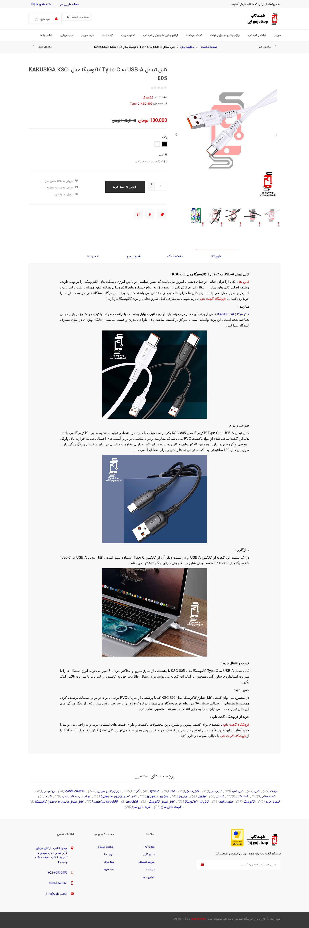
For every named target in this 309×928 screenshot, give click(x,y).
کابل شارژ (237, 791)
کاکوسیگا (148, 97)
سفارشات (109, 862)
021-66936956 (57, 872)
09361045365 (58, 883)
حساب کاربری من (69, 4)
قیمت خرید (272, 801)
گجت (135, 791)
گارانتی (163, 154)
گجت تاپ (242, 796)
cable (201, 796)
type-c (154, 791)
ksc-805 (132, 801)
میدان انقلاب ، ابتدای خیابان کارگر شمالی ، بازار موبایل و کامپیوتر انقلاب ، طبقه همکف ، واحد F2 (50, 855)
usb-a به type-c (157, 796)
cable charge (75, 791)
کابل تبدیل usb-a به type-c (118, 796)
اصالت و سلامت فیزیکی (148, 161)
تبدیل (219, 796)
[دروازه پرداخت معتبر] (237, 846)
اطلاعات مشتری (105, 847)
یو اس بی (48, 791)
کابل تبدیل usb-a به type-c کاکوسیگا (59, 801)
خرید (48, 796)
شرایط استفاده (146, 862)
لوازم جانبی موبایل (108, 791)
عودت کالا (149, 847)
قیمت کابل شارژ (171, 807)
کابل (256, 791)
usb (172, 791)
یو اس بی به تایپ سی (76, 796)
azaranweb (198, 919)
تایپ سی (215, 791)
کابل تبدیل (192, 791)
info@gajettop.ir (56, 893)
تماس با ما (148, 877)
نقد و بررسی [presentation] (134, 256)
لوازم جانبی (267, 796)
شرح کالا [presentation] (216, 256)
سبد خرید (108, 869)
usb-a (183, 796)
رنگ (164, 137)
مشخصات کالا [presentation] (175, 256)
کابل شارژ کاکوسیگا (197, 801)
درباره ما (149, 869)
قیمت (273, 791)
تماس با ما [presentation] (93, 256)
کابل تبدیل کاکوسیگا (161, 801)
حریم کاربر (148, 854)
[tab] (215, 256)
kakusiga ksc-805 (105, 801)
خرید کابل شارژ (141, 807)
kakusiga (226, 801)
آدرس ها (109, 854)
